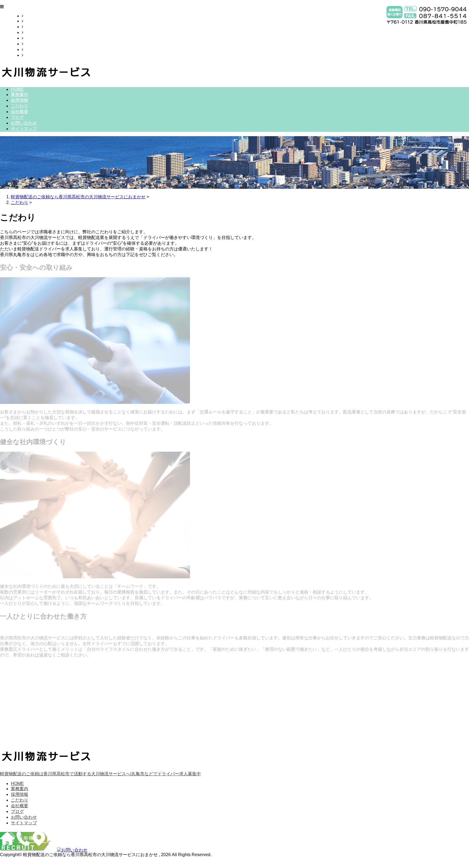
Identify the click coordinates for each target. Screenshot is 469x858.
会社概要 (32, 38)
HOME (29, 16)
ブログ (29, 44)
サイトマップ (36, 55)
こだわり (32, 32)
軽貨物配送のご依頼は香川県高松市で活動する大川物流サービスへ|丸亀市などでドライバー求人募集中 (100, 773)
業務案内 (32, 21)
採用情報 (32, 26)
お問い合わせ (36, 49)
